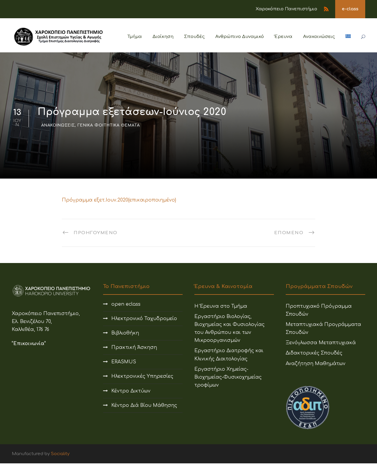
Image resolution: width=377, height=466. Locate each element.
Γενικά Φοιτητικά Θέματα (108, 125)
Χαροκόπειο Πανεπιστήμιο (286, 8)
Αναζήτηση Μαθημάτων (315, 363)
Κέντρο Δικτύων (131, 391)
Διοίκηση (163, 36)
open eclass (125, 304)
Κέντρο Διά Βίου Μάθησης (144, 405)
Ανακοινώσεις (319, 36)
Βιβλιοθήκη (125, 333)
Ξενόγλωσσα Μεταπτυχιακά (321, 342)
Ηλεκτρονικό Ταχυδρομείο (144, 318)
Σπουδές (194, 36)
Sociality (60, 453)
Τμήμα (135, 36)
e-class (350, 8)
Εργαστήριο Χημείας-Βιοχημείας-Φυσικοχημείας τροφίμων (228, 377)
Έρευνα (283, 36)
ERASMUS (123, 362)
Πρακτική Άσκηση (134, 347)
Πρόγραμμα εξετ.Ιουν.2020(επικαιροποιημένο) (119, 200)
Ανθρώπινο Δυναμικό (239, 36)
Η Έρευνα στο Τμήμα (220, 306)
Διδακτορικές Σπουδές (314, 353)
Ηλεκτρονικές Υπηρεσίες (142, 376)
